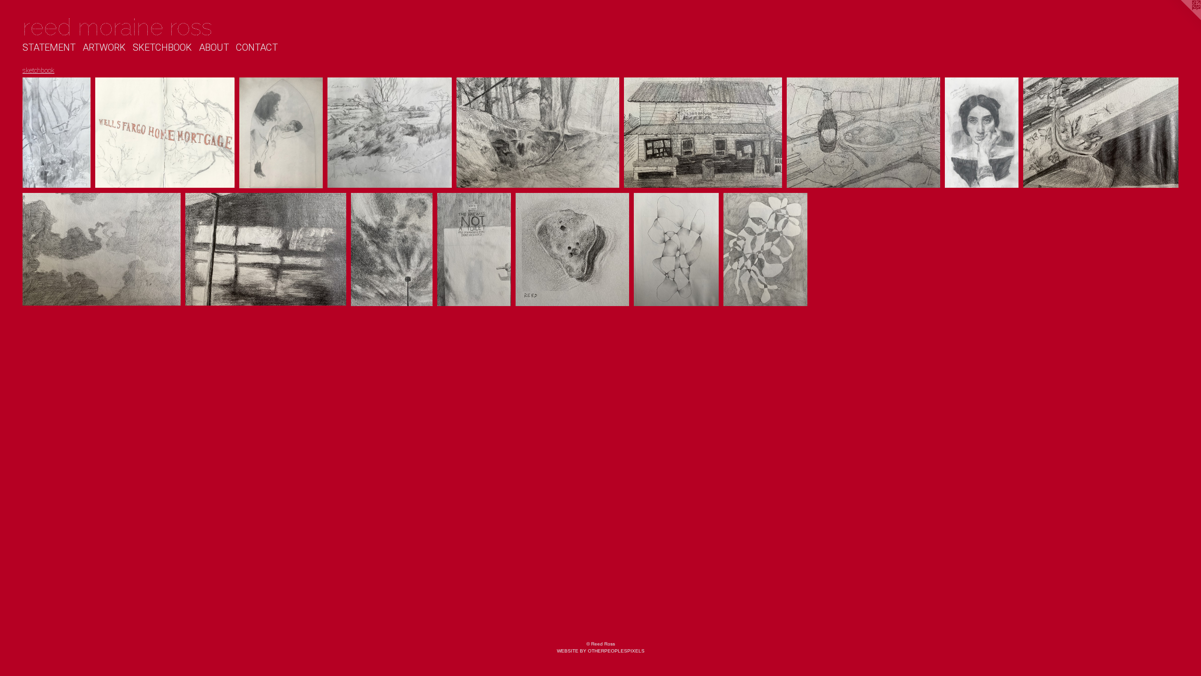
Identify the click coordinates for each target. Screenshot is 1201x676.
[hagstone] (572, 249)
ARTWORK (104, 47)
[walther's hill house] (703, 132)
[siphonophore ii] (765, 250)
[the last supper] (863, 132)
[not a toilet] (474, 250)
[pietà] (57, 132)
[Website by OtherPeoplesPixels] (1182, 19)
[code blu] (1100, 132)
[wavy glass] (265, 249)
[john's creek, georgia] (537, 132)
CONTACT (257, 47)
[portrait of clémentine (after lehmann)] (981, 132)
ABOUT (214, 47)
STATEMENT (49, 47)
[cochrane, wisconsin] (389, 132)
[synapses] (676, 249)
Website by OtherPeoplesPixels (601, 650)
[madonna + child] (281, 132)
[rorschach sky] (102, 249)
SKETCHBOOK (162, 47)
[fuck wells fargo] (165, 132)
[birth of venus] (392, 250)
